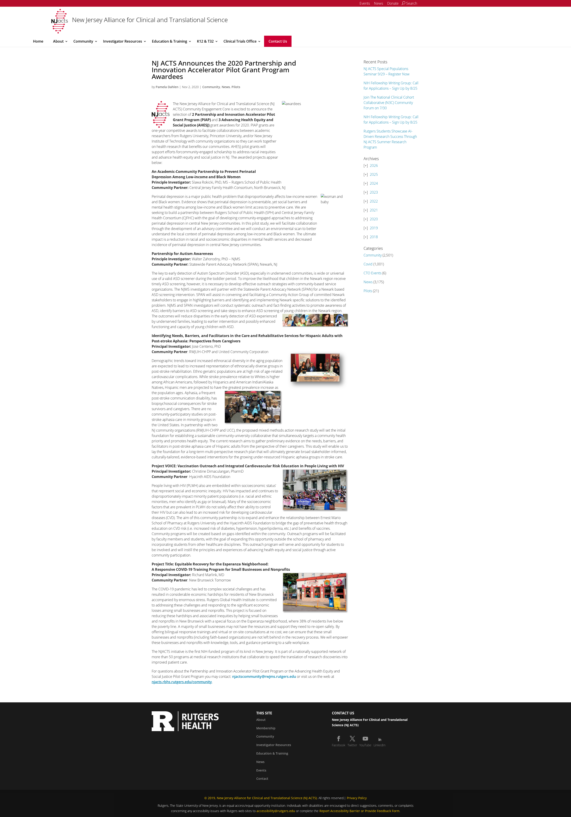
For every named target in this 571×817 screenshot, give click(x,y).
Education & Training (169, 41)
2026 (374, 165)
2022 (374, 201)
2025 (374, 174)
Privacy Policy (357, 798)
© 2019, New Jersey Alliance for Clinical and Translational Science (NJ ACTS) (260, 798)
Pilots (236, 87)
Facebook (338, 745)
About (58, 41)
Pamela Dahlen (167, 87)
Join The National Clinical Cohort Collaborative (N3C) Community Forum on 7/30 (389, 102)
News (378, 3)
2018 (374, 236)
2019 (374, 227)
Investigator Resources (122, 41)
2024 (374, 183)
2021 (374, 210)
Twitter (352, 745)
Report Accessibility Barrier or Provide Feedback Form (359, 811)
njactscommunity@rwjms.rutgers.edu (264, 676)
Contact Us (278, 41)
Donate (393, 3)
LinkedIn (379, 745)
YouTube (365, 745)
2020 (374, 219)
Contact (262, 778)
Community (83, 41)
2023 (374, 192)
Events (365, 3)
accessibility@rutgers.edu (276, 811)
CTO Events (372, 273)
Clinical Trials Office (240, 41)
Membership (265, 728)
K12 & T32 (205, 41)
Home (38, 41)
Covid (368, 264)
